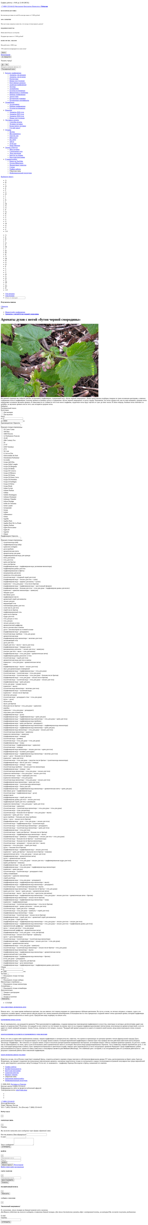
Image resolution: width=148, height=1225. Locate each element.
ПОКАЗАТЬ (5, 999)
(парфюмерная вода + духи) (13, 714)
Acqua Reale (7, 486)
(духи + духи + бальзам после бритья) (17, 756)
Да (2, 64)
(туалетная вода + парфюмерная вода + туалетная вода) (23, 823)
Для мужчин (9, 296)
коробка (6, 708)
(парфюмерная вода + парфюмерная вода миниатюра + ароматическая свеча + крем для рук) (37, 789)
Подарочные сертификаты (19, 100)
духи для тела (8, 643)
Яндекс (12, 132)
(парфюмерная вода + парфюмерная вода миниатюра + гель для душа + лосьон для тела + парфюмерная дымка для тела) (48, 924)
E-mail (3, 1137)
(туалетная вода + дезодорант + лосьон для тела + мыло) (24, 843)
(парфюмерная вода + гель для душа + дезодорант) (22, 880)
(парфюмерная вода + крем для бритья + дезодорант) (22, 723)
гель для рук (8, 621)
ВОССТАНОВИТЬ (7, 1180)
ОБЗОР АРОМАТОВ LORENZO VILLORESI (13, 1054)
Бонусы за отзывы (16, 155)
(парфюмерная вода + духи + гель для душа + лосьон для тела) (26, 821)
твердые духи (8, 592)
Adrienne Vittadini (9, 499)
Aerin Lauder (8, 506)
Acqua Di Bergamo (10, 466)
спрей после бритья (10, 610)
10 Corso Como (8, 429)
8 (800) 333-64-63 (19, 1086)
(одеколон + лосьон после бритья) (15, 693)
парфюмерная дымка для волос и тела (17, 656)
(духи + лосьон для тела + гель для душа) (18, 928)
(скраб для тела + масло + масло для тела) (18, 645)
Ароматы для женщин (18, 75)
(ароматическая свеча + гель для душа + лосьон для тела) (24, 854)
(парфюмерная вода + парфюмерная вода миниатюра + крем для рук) (29, 728)
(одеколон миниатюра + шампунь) (16, 734)
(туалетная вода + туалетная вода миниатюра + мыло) (23, 887)
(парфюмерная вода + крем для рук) (16, 682)
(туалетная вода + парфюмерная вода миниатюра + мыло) (24, 834)
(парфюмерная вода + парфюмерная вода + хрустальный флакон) (27, 586)
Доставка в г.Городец (18, 1084)
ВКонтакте (14, 138)
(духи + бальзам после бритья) (14, 847)
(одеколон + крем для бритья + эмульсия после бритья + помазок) (27, 852)
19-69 (5, 438)
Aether (5, 512)
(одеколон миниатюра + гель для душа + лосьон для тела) (24, 773)
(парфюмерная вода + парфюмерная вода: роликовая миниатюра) (27, 566)
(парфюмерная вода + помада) (14, 736)
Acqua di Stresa (8, 484)
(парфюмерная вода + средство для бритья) (19, 961)
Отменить (5, 1182)
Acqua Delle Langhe (10, 464)
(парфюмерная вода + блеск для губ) (16, 786)
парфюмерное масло (11, 597)
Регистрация (5, 55)
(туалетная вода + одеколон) (13, 806)
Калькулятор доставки (18, 126)
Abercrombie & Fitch (10, 455)
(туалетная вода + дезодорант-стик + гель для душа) (22, 697)
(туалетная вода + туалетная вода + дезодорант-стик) (22, 871)
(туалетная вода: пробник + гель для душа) (19, 634)
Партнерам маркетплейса (14, 1078)
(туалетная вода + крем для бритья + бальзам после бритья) (25, 832)
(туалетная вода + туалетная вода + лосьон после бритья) (24, 915)
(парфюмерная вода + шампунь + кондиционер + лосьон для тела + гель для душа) (33, 836)
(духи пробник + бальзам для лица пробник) (19, 817)
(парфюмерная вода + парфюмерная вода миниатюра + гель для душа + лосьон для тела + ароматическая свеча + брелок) (48, 895)
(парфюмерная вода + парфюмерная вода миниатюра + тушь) (26, 900)
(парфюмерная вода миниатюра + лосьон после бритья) (23, 897)
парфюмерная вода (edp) (12, 544)
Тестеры (13, 87)
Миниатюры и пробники (19, 92)
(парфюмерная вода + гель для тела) (16, 830)
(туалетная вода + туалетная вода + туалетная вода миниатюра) (26, 939)
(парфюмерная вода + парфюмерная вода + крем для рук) (24, 717)
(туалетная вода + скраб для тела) (15, 658)
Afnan (5, 516)
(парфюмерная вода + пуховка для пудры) (18, 751)
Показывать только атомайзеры (15, 988)
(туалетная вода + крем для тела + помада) (19, 908)
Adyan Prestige (8, 501)
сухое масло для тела (11, 608)
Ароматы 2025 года (17, 114)
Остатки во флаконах (17, 91)
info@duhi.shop (21, 1090)
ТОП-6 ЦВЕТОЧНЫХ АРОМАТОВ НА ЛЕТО (13, 1007)
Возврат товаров (11, 1075)
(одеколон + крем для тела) (13, 758)
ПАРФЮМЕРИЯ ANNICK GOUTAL (11, 1019)
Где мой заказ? (15, 128)
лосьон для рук (9, 601)
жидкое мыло (8, 795)
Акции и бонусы (11, 147)
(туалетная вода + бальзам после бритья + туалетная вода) (24, 839)
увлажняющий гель (10, 640)
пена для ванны (9, 558)
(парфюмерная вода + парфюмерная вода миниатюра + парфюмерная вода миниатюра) (35, 725)
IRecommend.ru (15, 134)
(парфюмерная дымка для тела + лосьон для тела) (21, 799)
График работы (15, 169)
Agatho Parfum (8, 525)
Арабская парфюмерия (18, 85)
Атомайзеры (14, 89)
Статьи (12, 167)
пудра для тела (8, 616)
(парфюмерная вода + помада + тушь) (17, 765)
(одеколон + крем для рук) (13, 869)
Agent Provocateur (9, 527)
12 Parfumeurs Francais (11, 436)
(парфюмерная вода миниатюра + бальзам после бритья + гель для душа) (30, 889)
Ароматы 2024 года (17, 116)
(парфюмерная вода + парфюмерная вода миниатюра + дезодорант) (28, 884)
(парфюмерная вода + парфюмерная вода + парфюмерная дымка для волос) (31, 965)
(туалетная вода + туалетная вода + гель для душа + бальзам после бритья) (30, 675)
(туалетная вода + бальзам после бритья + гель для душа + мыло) (27, 813)
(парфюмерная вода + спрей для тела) (17, 797)
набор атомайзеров (10, 874)
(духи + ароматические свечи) (14, 858)
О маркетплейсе (11, 159)
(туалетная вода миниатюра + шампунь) (18, 732)
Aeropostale (7, 508)
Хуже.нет (13, 143)
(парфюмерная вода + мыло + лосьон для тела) (20, 667)
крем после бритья (10, 614)
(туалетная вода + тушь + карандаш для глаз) (19, 775)
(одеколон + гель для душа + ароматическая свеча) (22, 662)
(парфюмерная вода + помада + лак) (16, 769)
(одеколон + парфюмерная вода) (15, 902)
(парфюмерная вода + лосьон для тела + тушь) (20, 579)
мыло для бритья (9, 704)
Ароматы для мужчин (18, 77)
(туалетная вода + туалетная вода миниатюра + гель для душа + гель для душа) (32, 808)
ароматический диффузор (12, 625)
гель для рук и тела (10, 619)
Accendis (6, 460)
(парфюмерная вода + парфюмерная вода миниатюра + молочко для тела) (30, 754)
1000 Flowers (8, 434)
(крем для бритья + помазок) (13, 863)
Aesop (5, 510)
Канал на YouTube (16, 161)
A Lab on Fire (8, 453)
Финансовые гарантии (18, 165)
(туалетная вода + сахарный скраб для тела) (19, 577)
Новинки (8, 110)
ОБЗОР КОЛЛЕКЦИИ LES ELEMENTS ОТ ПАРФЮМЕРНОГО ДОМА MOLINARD (24, 1034)
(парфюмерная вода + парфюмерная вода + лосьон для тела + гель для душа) (31, 941)
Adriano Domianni (9, 497)
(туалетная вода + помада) (13, 747)
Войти (4, 52)
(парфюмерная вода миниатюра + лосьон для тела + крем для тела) (28, 749)
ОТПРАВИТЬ (6, 1147)
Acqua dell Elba (8, 462)
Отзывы (8, 130)
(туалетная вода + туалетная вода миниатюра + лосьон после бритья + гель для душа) (35, 948)
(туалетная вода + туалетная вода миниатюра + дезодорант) (25, 826)
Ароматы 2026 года (17, 112)
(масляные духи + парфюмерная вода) (17, 791)
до (2, 421)
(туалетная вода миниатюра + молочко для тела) (21, 688)
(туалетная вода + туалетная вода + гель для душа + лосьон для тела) (28, 680)
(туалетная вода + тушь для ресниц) (16, 810)
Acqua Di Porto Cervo (11, 477)
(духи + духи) (8, 699)
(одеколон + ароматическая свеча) (15, 943)
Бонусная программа (17, 157)
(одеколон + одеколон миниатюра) (16, 876)
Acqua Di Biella (9, 469)
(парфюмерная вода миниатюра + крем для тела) (21, 782)
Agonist (6, 532)
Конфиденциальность (13, 1069)
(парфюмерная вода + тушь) (13, 743)
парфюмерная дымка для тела (14, 568)
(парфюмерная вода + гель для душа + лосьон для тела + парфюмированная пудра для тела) (37, 860)
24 (4, 442)
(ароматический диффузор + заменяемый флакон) (21, 926)
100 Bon (6, 432)
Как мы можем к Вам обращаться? (13, 1134)
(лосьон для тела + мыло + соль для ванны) (19, 651)
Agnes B (6, 530)
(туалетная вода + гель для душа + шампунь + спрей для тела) (26, 911)
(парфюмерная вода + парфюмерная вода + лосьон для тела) (25, 850)
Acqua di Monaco (9, 473)
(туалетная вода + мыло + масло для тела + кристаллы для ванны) (27, 893)
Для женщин (10, 294)
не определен (6, 57)
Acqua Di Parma (9, 475)
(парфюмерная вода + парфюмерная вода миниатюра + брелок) (26, 956)
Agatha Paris (7, 521)
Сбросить (4, 306)
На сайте (13, 140)
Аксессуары (14, 96)
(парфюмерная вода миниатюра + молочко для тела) (22, 638)
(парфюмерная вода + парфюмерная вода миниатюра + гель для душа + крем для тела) (35, 719)
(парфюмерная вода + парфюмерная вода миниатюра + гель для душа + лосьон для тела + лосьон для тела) (42, 921)
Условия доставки (16, 124)
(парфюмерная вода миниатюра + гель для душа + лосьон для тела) (28, 730)
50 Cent (6, 451)
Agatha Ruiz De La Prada (12, 523)
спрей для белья (9, 878)
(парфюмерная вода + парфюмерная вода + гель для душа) (24, 671)
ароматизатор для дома (11, 553)
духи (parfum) (8, 549)
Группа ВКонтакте (16, 163)
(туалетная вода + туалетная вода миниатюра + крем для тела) (26, 828)
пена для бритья (9, 564)
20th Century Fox (9, 440)
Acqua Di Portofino (10, 479)
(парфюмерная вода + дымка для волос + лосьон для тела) (24, 906)
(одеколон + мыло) (10, 686)
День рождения (15, 153)
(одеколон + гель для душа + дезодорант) (18, 710)
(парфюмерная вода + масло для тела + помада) (20, 762)
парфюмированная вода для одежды (16, 555)
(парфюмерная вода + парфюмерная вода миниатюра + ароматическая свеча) (31, 952)
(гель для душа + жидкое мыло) (15, 684)
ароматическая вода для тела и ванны (17, 660)
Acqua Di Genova (9, 471)
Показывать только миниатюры (15, 984)
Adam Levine (8, 488)
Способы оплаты (16, 122)
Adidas (5, 493)
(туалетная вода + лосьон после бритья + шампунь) (22, 935)
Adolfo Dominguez (10, 495)
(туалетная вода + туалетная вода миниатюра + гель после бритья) (27, 904)
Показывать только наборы (13, 980)
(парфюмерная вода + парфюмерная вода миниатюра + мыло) (26, 882)
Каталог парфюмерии (13, 73)
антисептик (7, 701)
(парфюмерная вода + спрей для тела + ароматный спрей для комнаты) (29, 917)
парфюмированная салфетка (13, 571)
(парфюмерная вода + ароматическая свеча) (19, 856)
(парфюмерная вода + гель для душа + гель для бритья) (23, 932)
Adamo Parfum (8, 490)
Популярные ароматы (18, 83)
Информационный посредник (21, 173)
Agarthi (6, 519)
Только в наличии (10, 997)
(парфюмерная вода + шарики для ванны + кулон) (21, 582)
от (1, 418)
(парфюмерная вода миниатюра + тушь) (18, 913)
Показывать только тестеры (13, 976)
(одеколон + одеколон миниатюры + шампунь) (20, 590)
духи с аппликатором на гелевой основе (18, 629)
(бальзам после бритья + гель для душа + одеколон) (22, 706)
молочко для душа (10, 695)
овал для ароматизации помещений (16, 669)
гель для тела (8, 560)
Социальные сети (16, 151)
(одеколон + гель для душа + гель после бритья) (21, 584)
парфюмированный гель (12, 612)
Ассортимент (14, 104)
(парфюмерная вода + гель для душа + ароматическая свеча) (25, 653)
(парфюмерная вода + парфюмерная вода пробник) (22, 721)
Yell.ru (12, 142)
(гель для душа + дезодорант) (14, 958)
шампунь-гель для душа (12, 575)
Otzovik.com (14, 136)
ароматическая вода (10, 636)
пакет (5, 664)
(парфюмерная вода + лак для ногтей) (17, 865)
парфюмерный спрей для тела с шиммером (19, 802)
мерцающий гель (9, 603)
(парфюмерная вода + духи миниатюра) (18, 963)
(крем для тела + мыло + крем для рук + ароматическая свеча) (26, 891)
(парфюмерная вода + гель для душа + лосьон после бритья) (25, 677)
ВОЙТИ (4, 1162)
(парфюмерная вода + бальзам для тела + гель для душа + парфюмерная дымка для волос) (36, 588)
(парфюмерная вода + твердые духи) (16, 647)
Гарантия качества (12, 1073)
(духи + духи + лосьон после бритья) (17, 819)
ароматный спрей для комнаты (14, 599)
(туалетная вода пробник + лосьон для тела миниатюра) (24, 767)
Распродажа (14, 79)
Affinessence (7, 514)
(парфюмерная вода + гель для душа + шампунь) (21, 945)
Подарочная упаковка (18, 98)
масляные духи (9, 595)
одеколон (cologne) (10, 547)
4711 (5, 449)
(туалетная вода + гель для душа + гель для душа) (21, 741)
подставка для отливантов (13, 712)
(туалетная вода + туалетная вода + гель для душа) (22, 673)
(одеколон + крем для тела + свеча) (16, 815)
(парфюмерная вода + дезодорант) (16, 632)
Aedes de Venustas (9, 503)
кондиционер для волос (12, 573)
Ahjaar (5, 534)
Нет (7, 64)
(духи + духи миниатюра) (12, 937)
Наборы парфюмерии (17, 94)
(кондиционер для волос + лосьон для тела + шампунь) (23, 649)
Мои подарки (15, 149)
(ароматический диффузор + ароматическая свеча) (22, 930)
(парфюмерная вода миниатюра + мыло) (18, 950)
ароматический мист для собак (14, 954)
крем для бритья (9, 562)
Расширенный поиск (8, 69)
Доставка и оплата (12, 120)
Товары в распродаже (11, 992)
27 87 (5, 445)
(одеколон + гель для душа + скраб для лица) (19, 845)
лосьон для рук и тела (11, 623)
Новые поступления (17, 81)
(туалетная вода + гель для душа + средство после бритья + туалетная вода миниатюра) (35, 760)
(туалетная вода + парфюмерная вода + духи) (20, 793)
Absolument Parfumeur (11, 458)
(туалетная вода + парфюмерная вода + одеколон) (21, 745)
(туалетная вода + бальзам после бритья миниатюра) (22, 841)
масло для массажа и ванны (13, 627)
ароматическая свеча (11, 551)
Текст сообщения (7, 1145)
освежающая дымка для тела (13, 606)
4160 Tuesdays (8, 447)
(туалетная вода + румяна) (13, 738)
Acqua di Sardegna (9, 482)
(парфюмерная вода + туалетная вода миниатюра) (21, 784)
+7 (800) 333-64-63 (16, 6)
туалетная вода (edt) (10, 542)
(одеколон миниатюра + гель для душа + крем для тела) (23, 804)
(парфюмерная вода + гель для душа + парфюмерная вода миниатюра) (29, 867)
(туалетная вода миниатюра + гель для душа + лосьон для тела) (26, 771)
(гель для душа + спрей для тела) (15, 919)
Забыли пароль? (7, 1165)
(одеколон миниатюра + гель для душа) (17, 778)
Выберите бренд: (7, 177)
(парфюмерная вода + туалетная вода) (17, 690)
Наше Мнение (15, 145)
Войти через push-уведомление (12, 1167)
